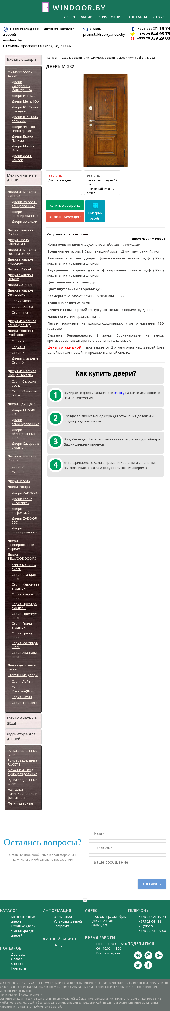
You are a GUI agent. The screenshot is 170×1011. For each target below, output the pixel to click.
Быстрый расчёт (95, 215)
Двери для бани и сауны (22, 667)
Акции (86, 16)
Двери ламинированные (25, 422)
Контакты (137, 16)
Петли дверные (20, 803)
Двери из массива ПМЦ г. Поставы (22, 373)
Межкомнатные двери (22, 177)
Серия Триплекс (24, 703)
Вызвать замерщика (65, 216)
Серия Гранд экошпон (22, 625)
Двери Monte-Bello (23, 148)
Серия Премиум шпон (24, 615)
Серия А (18, 466)
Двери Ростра (19, 487)
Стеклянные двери (23, 675)
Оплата (16, 959)
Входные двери (21, 59)
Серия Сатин (22, 697)
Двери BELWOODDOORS (22, 556)
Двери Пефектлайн (22, 510)
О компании (63, 917)
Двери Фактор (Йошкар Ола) (23, 128)
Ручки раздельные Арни (23, 752)
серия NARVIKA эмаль (24, 567)
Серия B (18, 472)
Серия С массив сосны (24, 383)
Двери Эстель (19, 481)
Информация (110, 16)
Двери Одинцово (22, 404)
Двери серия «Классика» (22, 501)
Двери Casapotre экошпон (25, 445)
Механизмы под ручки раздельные (22, 772)
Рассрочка (62, 926)
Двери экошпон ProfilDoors (20, 333)
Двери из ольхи (24, 221)
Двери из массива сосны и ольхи (22, 251)
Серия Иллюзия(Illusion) (25, 689)
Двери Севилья (20, 284)
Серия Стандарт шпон (25, 576)
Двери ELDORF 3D (24, 412)
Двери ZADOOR (24, 493)
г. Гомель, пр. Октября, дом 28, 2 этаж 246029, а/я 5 (108, 920)
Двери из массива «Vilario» (22, 193)
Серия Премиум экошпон (24, 606)
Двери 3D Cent (19, 269)
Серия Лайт (21, 681)
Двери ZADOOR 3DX (24, 520)
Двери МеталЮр (25, 101)
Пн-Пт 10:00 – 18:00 (111, 944)
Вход (58, 945)
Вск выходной (108, 953)
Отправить (152, 884)
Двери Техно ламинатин (18, 242)
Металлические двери (20, 73)
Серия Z (18, 353)
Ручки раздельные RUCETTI (23, 762)
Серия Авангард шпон (24, 654)
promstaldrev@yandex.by (104, 34)
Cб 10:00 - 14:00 (108, 948)
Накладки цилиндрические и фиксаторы (22, 793)
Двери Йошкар (24, 95)
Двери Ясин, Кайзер (22, 158)
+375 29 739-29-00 (152, 931)
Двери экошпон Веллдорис (20, 292)
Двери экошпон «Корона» (20, 261)
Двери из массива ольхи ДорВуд (22, 323)
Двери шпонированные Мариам (21, 545)
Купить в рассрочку (65, 205)
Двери (69, 16)
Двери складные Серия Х (25, 360)
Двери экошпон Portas (20, 232)
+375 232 (153, 28)
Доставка (18, 954)
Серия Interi (21, 312)
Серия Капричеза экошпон (25, 586)
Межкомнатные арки (22, 720)
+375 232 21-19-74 (152, 917)
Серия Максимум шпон (25, 645)
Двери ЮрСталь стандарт (25, 109)
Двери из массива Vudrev (22, 458)
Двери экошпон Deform (20, 277)
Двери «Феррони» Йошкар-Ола (22, 86)
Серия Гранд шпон (22, 635)
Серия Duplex (22, 306)
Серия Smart (21, 301)
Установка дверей (68, 921)
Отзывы (160, 16)
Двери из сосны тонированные (24, 204)
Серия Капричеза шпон (25, 596)
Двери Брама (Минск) (22, 138)
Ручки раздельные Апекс (23, 782)
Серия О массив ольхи (24, 393)
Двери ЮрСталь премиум (25, 119)
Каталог (52, 58)
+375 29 (153, 33)
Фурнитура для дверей (21, 736)
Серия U (18, 347)
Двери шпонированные (25, 214)
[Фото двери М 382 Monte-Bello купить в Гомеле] (105, 167)
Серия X (18, 341)
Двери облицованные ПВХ (24, 434)
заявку (119, 392)
